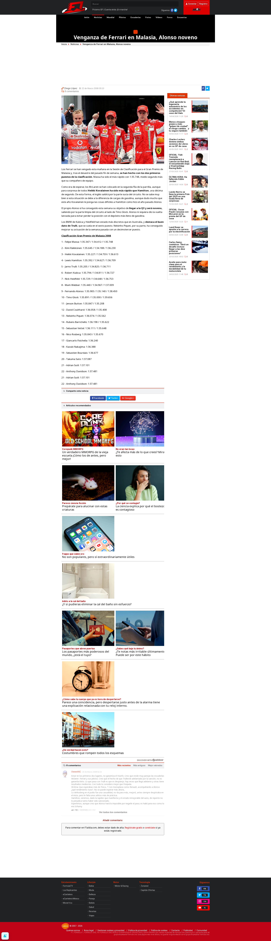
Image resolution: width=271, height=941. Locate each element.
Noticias (98, 17)
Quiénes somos (73, 930)
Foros (169, 17)
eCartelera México (71, 898)
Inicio (86, 17)
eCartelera (67, 894)
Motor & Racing (121, 886)
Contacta (175, 930)
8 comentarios (72, 91)
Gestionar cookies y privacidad (111, 930)
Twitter (114, 398)
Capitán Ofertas (148, 890)
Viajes (91, 915)
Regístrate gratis (133, 827)
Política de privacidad (137, 930)
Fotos (148, 17)
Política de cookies (159, 930)
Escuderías (136, 17)
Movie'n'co (67, 903)
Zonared (144, 886)
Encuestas (182, 17)
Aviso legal (89, 930)
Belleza (92, 894)
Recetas (92, 911)
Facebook (99, 398)
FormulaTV (68, 886)
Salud (91, 907)
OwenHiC (76, 771)
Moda (91, 890)
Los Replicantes (70, 890)
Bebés (92, 903)
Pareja (92, 898)
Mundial (110, 17)
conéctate (150, 827)
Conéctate (84, 810)
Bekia (91, 886)
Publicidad (188, 930)
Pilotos (122, 17)
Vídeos (159, 17)
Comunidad (202, 930)
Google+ (129, 398)
